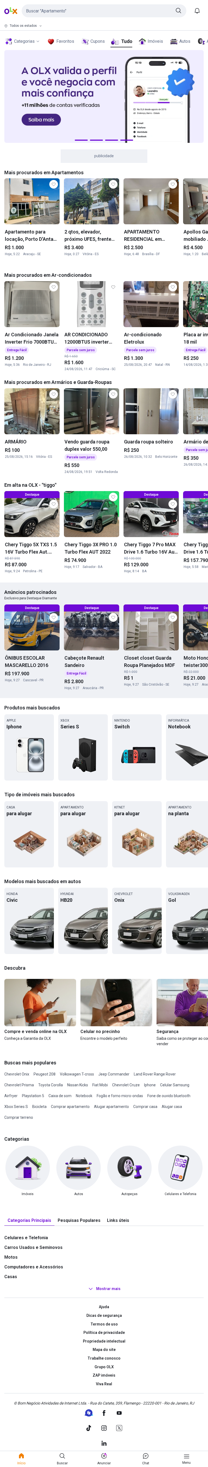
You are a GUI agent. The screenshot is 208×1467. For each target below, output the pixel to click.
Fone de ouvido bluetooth (168, 1096)
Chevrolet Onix (16, 1074)
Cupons (97, 41)
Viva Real (104, 1384)
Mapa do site (104, 1349)
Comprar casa (145, 1106)
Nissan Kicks (77, 1085)
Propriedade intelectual (104, 1341)
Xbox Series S (16, 1106)
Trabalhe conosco (104, 1358)
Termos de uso (104, 1324)
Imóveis (155, 41)
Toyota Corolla (50, 1085)
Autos (184, 41)
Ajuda (104, 1307)
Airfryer (11, 1096)
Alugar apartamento (111, 1106)
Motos (11, 1257)
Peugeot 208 (45, 1074)
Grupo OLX (104, 1367)
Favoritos (65, 41)
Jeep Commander (113, 1074)
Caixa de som (60, 1096)
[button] (104, 10)
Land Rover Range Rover (155, 1074)
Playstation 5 (33, 1096)
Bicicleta (39, 1106)
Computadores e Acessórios (33, 1266)
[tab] (29, 1221)
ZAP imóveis (104, 1375)
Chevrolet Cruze (126, 1085)
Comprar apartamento (70, 1106)
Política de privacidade (104, 1332)
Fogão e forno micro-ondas (120, 1096)
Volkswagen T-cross (77, 1074)
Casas (10, 1276)
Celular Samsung (174, 1085)
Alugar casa (172, 1106)
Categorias (24, 41)
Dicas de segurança (104, 1315)
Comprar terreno (18, 1117)
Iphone (150, 1085)
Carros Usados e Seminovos (33, 1247)
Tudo (126, 41)
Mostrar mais (108, 1289)
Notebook (84, 1096)
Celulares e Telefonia (26, 1237)
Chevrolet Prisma (19, 1085)
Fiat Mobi (100, 1085)
